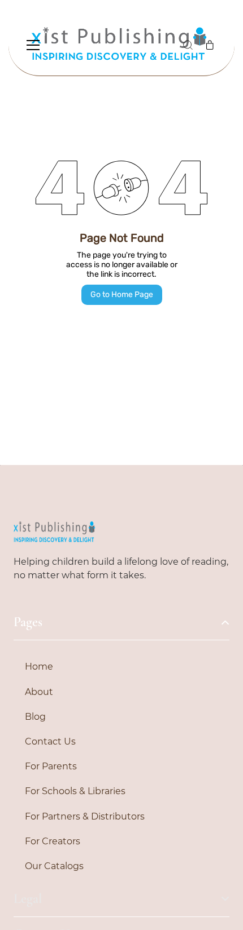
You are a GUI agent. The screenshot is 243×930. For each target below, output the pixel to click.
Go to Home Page (121, 294)
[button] (187, 45)
